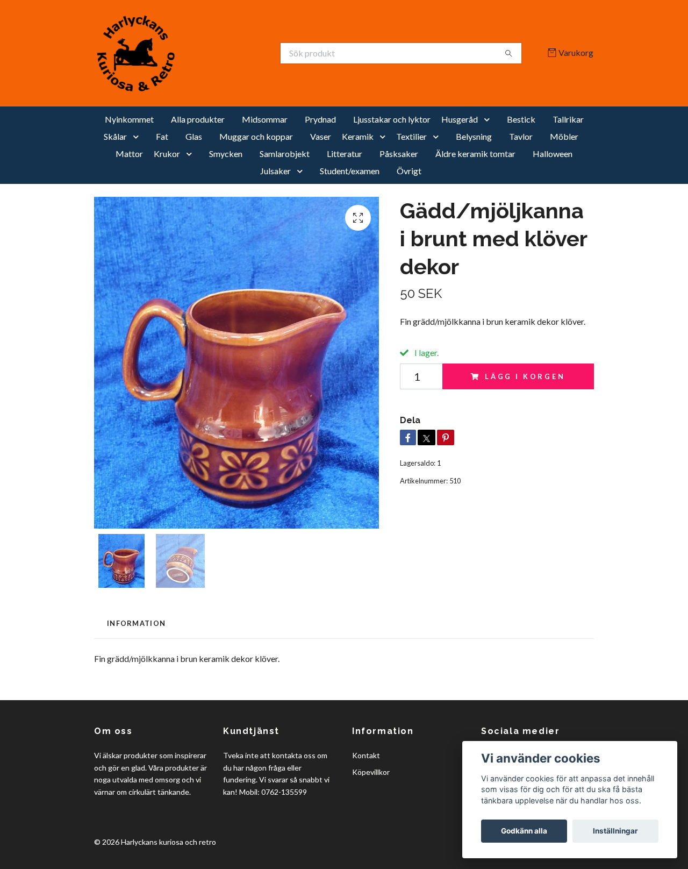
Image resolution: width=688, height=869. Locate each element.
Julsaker (275, 171)
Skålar (115, 136)
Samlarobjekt (285, 153)
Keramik (358, 136)
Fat (162, 136)
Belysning (474, 136)
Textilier (411, 136)
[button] (489, 119)
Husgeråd (459, 119)
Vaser (320, 136)
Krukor (167, 153)
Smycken (225, 153)
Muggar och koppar (256, 136)
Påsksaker (398, 153)
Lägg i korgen (525, 376)
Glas (193, 136)
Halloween (552, 153)
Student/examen (349, 171)
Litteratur (344, 153)
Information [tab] (136, 623)
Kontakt (366, 755)
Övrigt (409, 171)
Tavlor (521, 136)
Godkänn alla (524, 831)
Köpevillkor (371, 772)
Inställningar (615, 831)
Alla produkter (198, 119)
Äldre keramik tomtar (475, 153)
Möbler (564, 136)
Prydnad (320, 119)
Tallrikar (568, 119)
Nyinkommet (129, 119)
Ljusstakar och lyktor (392, 119)
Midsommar (265, 119)
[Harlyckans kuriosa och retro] (219, 53)
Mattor (129, 153)
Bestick (521, 119)
